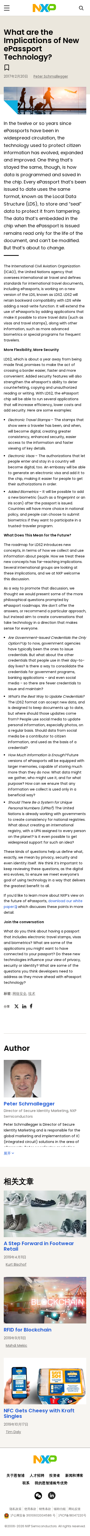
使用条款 (30, 1509)
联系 (26, 1482)
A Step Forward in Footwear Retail (39, 1246)
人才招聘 (37, 1475)
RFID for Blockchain (28, 1329)
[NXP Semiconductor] (44, 8)
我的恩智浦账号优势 (51, 1482)
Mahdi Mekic (16, 1345)
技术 (31, 993)
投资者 (54, 1475)
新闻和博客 (74, 1475)
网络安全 (19, 993)
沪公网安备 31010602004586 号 (33, 1515)
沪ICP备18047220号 (72, 1515)
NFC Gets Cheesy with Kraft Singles (39, 1413)
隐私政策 (16, 1509)
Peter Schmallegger (51, 76)
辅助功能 (60, 1509)
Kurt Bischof (16, 1264)
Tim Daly (13, 1431)
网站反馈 (74, 1509)
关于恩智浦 (15, 1475)
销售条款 (45, 1509)
